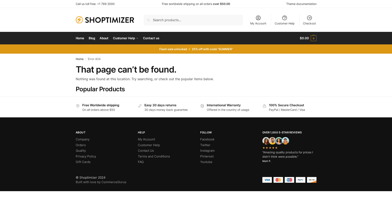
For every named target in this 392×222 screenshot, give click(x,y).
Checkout (309, 23)
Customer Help (285, 23)
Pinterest (207, 156)
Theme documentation (301, 4)
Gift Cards (83, 162)
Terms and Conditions (154, 156)
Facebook (207, 139)
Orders (81, 145)
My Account (258, 23)
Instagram (207, 151)
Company (83, 139)
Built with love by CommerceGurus (101, 182)
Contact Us (146, 151)
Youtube (206, 162)
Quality (81, 151)
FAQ (141, 162)
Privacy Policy (86, 156)
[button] (308, 38)
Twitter (205, 145)
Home (80, 59)
